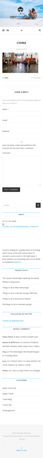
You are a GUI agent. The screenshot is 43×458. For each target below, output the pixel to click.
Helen (5, 371)
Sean (6, 78)
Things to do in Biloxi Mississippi (15, 287)
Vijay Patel (7, 337)
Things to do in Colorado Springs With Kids (19, 293)
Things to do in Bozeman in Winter (16, 299)
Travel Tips (7, 405)
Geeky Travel (7, 393)
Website (5, 131)
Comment (6, 153)
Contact (22, 439)
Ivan (4, 361)
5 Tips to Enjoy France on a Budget (25, 370)
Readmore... (17, 262)
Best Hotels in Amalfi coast (27, 337)
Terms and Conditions (32, 436)
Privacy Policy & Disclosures (13, 436)
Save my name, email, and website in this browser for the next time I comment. (19, 146)
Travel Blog (7, 399)
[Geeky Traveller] (21, 13)
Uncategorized (8, 410)
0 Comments (36, 78)
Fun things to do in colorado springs (17, 304)
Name (5, 109)
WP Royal (27, 433)
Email (5, 120)
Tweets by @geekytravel (12, 320)
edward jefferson (11, 342)
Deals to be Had (9, 388)
